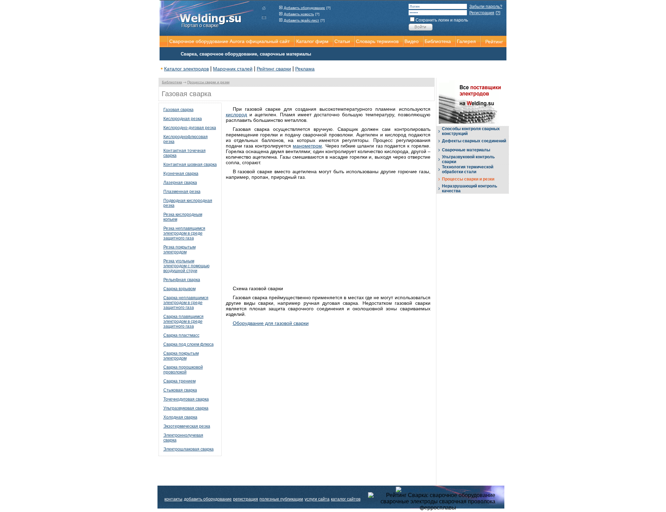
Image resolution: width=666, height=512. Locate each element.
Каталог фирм (312, 41)
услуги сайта (317, 499)
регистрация (245, 499)
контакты (173, 499)
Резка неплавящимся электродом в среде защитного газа (184, 233)
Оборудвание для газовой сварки (271, 323)
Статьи (342, 41)
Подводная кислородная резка (187, 203)
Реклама (305, 69)
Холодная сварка (180, 417)
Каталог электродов (186, 69)
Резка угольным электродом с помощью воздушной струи (186, 266)
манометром (307, 146)
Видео (411, 41)
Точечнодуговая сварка (186, 399)
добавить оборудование (208, 499)
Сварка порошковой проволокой (183, 370)
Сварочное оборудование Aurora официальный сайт (229, 41)
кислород (236, 114)
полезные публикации (281, 499)
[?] (328, 8)
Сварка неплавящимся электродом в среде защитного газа (185, 302)
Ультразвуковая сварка (185, 408)
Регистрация (481, 12)
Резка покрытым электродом (179, 249)
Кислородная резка (182, 118)
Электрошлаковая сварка (188, 449)
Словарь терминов (377, 41)
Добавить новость (299, 14)
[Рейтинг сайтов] (438, 489)
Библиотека (172, 82)
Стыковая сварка (180, 390)
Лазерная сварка (180, 182)
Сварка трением (179, 381)
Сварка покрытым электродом (181, 356)
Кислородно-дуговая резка (189, 127)
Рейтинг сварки (274, 69)
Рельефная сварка (181, 279)
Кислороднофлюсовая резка (185, 139)
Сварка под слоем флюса (188, 344)
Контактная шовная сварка (190, 164)
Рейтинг (494, 41)
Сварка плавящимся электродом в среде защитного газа (183, 321)
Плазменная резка (181, 191)
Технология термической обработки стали (467, 169)
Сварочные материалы (466, 150)
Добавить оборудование (304, 8)
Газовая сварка (178, 109)
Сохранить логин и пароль (442, 20)
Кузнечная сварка (180, 173)
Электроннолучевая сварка (183, 438)
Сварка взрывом (179, 288)
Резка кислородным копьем (182, 217)
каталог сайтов (345, 499)
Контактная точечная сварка (184, 153)
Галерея (466, 41)
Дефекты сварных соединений (474, 141)
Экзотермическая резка (186, 426)
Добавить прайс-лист (301, 20)
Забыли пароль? (485, 6)
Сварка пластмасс (181, 335)
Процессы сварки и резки (208, 82)
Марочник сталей (233, 69)
